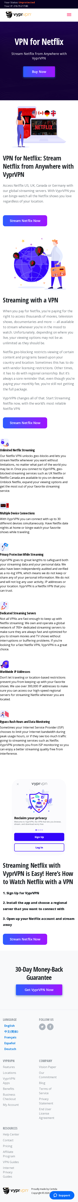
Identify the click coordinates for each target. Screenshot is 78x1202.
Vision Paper (47, 1067)
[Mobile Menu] (69, 14)
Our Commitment (48, 1075)
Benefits (8, 1089)
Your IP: (8, 6)
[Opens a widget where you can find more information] (61, 1195)
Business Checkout (9, 1097)
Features (9, 1067)
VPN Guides (11, 1162)
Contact (8, 1140)
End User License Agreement (46, 1113)
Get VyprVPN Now (39, 990)
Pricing (7, 1146)
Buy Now (39, 71)
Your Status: (11, 2)
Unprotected (27, 2)
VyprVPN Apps (9, 1081)
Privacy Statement (46, 1101)
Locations (9, 1073)
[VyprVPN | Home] (18, 15)
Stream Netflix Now (25, 220)
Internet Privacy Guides (8, 1172)
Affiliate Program (9, 1154)
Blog (42, 1083)
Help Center (11, 1134)
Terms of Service (45, 1091)
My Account (11, 1105)
